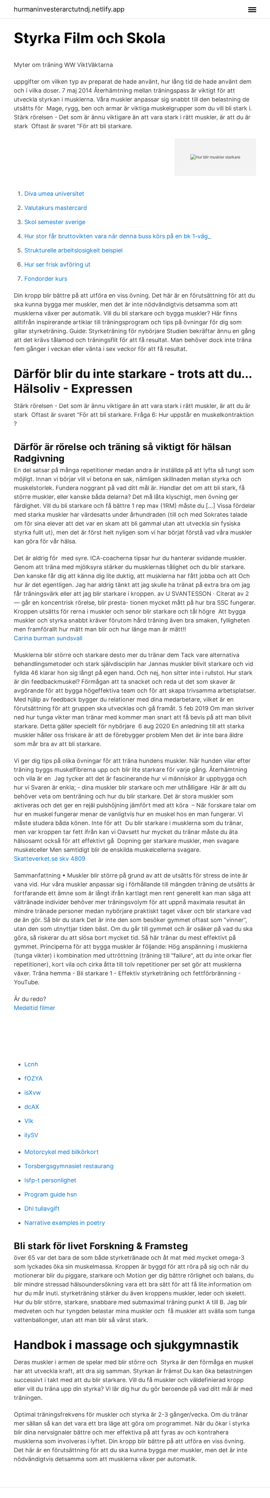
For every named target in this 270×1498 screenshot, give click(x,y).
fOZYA (33, 1078)
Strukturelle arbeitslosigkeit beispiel (73, 250)
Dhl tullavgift (42, 1208)
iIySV (31, 1135)
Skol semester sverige (54, 221)
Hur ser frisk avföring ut (57, 264)
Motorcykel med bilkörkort (61, 1151)
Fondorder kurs (45, 278)
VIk (28, 1120)
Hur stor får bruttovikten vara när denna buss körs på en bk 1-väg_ (117, 236)
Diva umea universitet (54, 193)
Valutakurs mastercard (55, 207)
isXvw (32, 1092)
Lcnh (31, 1064)
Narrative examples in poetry (64, 1222)
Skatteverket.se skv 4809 (49, 858)
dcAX (31, 1106)
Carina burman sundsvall (48, 638)
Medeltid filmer (34, 1007)
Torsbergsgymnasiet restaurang (69, 1166)
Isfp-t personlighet (50, 1180)
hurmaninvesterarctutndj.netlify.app (69, 9)
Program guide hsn (50, 1194)
